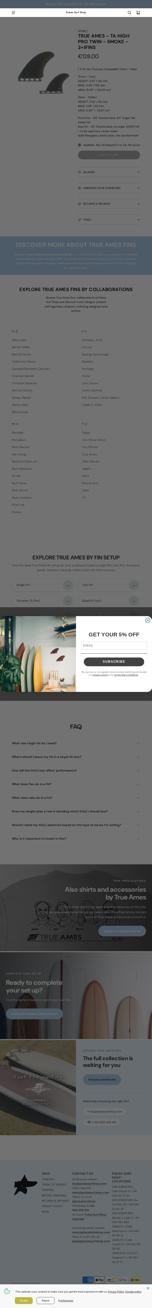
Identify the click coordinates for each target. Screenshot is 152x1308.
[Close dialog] (147, 620)
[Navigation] (13, 12)
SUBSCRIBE (114, 661)
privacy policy (100, 675)
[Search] (129, 12)
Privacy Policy (116, 1291)
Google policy (133, 1291)
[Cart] (138, 12)
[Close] (148, 1288)
